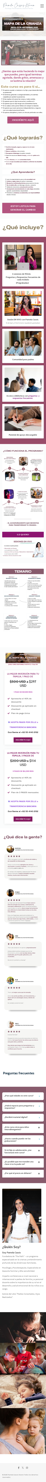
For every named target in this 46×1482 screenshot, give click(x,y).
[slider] (25, 63)
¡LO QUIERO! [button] (23, 534)
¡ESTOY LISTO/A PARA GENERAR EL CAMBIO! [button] (23, 208)
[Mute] (42, 63)
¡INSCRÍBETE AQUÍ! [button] (23, 120)
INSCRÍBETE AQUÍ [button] (23, 740)
